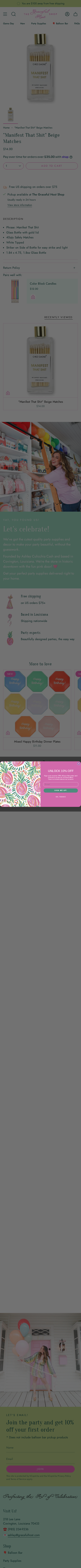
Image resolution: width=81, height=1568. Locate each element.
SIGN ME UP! (60, 790)
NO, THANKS (61, 796)
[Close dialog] (78, 763)
